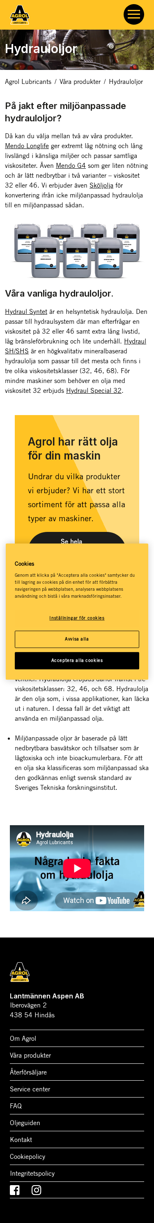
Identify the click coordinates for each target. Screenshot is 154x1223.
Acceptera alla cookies (77, 660)
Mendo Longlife (27, 146)
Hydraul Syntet (26, 311)
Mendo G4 (71, 165)
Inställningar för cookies (76, 618)
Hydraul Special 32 (94, 390)
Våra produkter (80, 81)
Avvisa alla (77, 639)
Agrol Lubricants (28, 81)
